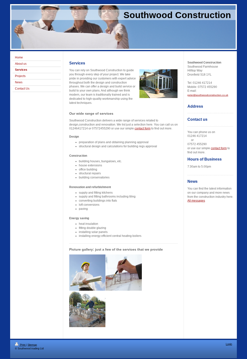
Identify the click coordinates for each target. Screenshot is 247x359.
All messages (196, 200)
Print (22, 344)
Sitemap (32, 344)
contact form (143, 128)
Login (229, 344)
